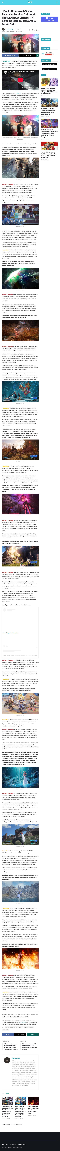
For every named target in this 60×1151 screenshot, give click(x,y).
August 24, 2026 (6, 1118)
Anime (17, 1103)
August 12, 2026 (45, 159)
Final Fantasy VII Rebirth (11, 1027)
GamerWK (18, 93)
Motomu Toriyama (28, 1027)
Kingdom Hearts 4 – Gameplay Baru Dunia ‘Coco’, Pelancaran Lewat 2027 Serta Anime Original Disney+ (49, 133)
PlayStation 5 (22, 1022)
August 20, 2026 (45, 96)
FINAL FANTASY (6, 61)
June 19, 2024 (18, 29)
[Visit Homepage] (30, 2)
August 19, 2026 (45, 116)
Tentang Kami (5, 1144)
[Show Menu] (2, 2)
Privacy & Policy (21, 1144)
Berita (11, 31)
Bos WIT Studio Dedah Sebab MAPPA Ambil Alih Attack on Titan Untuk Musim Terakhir (48, 111)
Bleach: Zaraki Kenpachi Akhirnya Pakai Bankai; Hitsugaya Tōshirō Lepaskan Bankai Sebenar (49, 91)
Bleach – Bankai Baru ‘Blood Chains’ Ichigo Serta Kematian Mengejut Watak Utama (33, 1110)
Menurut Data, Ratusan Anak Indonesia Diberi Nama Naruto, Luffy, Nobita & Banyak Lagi (49, 154)
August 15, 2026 (45, 139)
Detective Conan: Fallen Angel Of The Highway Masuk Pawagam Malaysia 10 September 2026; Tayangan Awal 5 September (20, 1111)
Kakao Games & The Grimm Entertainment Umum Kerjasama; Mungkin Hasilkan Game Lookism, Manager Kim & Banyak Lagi (7, 1111)
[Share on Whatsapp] (37, 55)
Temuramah (19, 31)
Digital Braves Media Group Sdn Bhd (14, 1147)
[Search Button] (57, 2)
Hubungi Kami (13, 1144)
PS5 (14, 31)
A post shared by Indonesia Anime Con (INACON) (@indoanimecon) (20, 655)
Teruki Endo (5, 1029)
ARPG (4, 31)
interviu (20, 1027)
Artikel (7, 31)
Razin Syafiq (9, 29)
